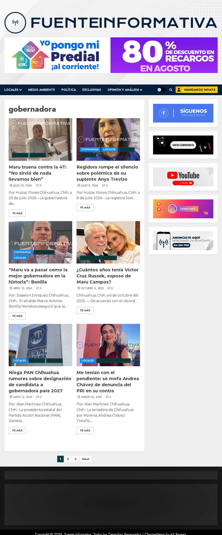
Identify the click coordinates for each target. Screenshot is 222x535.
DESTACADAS (44, 252)
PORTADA (37, 155)
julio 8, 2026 (89, 185)
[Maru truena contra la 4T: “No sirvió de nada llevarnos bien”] (40, 139)
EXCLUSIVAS (91, 90)
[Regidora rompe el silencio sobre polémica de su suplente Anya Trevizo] (108, 139)
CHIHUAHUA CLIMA (111, 504)
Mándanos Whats (199, 90)
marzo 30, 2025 (91, 397)
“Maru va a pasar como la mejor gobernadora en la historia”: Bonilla (38, 276)
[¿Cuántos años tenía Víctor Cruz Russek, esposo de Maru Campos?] (108, 242)
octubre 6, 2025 (92, 288)
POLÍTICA (68, 90)
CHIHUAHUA (90, 149)
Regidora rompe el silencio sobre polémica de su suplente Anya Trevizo (107, 173)
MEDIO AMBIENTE (41, 90)
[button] (170, 90)
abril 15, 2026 (22, 288)
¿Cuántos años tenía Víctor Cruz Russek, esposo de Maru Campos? (108, 276)
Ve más (17, 213)
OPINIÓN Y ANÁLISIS (123, 90)
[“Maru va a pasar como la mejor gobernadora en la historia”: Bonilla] (40, 242)
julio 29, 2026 (22, 185)
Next (85, 459)
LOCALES (11, 90)
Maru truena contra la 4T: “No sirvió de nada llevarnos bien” (38, 173)
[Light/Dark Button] (161, 90)
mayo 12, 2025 (22, 397)
